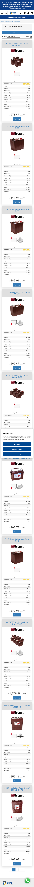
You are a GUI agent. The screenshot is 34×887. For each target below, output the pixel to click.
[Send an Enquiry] (24, 13)
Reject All (17, 444)
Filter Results (17, 33)
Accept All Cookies (17, 449)
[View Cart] (32, 13)
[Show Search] (6, 13)
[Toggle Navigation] (2, 13)
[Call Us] (21, 13)
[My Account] (28, 13)
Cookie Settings (17, 454)
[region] (17, 443)
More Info (17, 119)
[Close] (30, 431)
